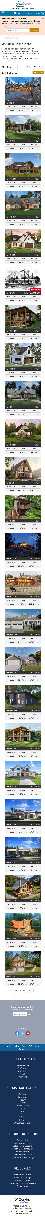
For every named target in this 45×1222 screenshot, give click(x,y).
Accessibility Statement (22, 1213)
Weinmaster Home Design (22, 1157)
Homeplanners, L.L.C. (22, 1143)
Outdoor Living (22, 1105)
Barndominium (22, 1065)
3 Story (22, 1120)
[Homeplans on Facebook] (17, 1033)
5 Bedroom (22, 1094)
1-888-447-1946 (22, 8)
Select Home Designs (22, 1146)
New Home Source (22, 1174)
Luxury (22, 1100)
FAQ (30, 1046)
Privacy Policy (13, 1211)
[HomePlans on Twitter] (22, 1033)
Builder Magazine (22, 1180)
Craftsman (22, 1068)
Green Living (22, 1140)
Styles (16, 1046)
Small (22, 1111)
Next (41, 67)
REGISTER (27, 13)
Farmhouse (22, 1071)
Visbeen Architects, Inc (22, 1154)
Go (29, 1014)
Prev (29, 67)
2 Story (22, 1117)
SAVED (19, 13)
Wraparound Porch (22, 1123)
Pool (23, 1108)
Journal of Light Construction (22, 1183)
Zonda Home (22, 1186)
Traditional (22, 1077)
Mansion (23, 1102)
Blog (24, 1046)
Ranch (22, 1074)
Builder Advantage (22, 1177)
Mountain (15, 38)
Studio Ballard (22, 1151)
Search (7, 1046)
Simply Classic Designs (22, 1148)
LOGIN (37, 13)
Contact (22, 1049)
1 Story (22, 1114)
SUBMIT (34, 30)
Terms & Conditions (24, 23)
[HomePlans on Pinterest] (27, 1033)
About (38, 1046)
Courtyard (22, 1097)
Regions (6, 38)
